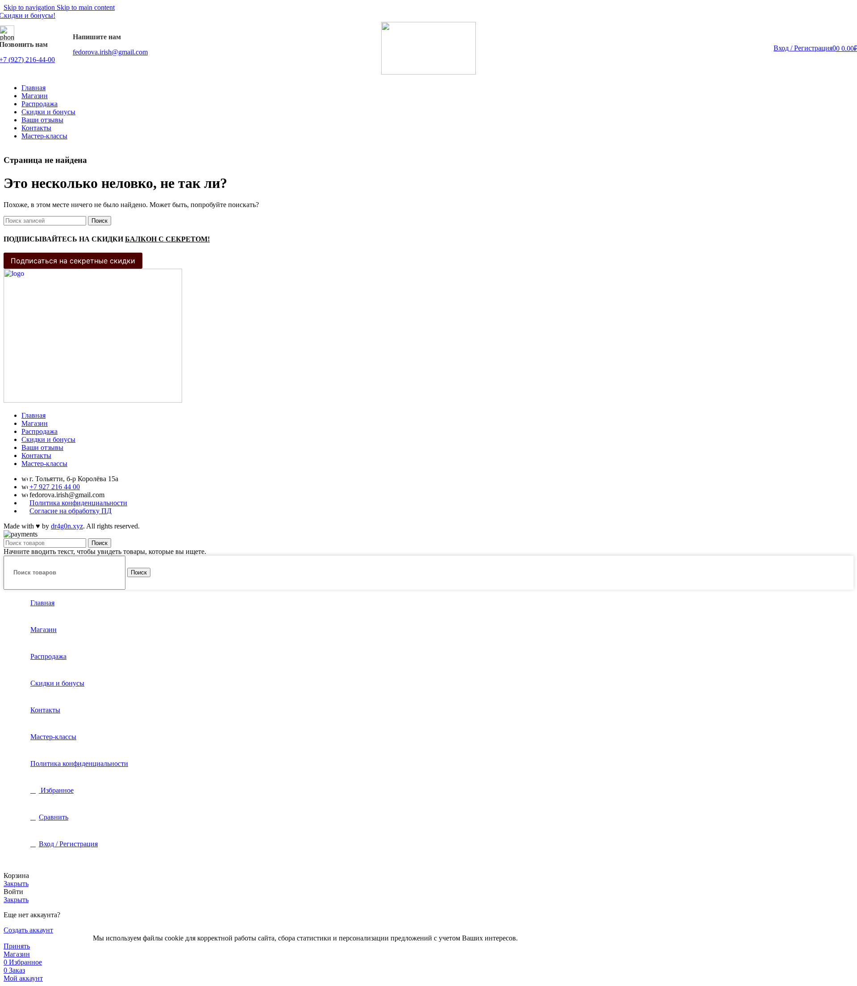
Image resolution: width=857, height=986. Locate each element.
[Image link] (93, 400)
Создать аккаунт (28, 930)
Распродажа (39, 431)
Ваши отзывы (42, 447)
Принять (17, 946)
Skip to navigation (30, 7)
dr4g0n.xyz (67, 526)
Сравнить (53, 817)
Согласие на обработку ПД (70, 511)
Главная (33, 415)
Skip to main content (86, 7)
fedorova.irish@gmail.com (110, 52)
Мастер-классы (44, 463)
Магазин (34, 423)
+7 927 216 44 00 (54, 487)
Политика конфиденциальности (78, 503)
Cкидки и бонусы (48, 439)
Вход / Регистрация (68, 844)
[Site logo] (428, 72)
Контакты (36, 455)
